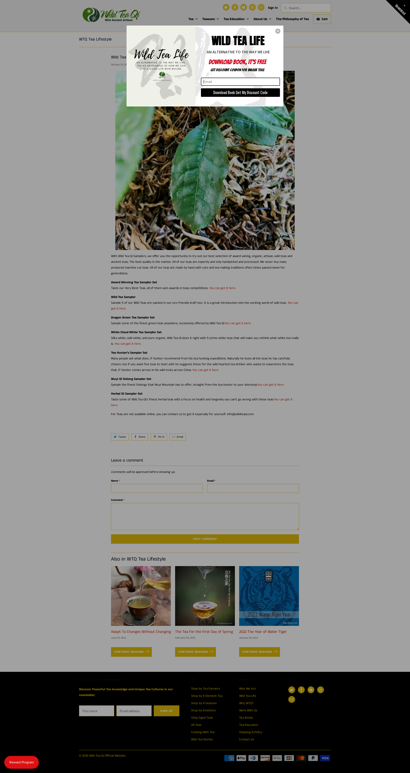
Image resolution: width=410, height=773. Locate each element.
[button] (277, 31)
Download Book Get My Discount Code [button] (240, 92)
